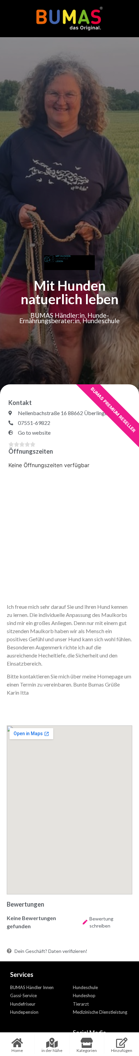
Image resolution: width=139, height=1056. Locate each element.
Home (17, 1050)
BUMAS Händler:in (57, 315)
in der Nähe (51, 1050)
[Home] (17, 1043)
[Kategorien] (87, 1043)
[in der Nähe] (52, 1043)
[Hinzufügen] (122, 1043)
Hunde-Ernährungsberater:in (64, 318)
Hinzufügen (121, 1050)
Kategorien (87, 1050)
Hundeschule (101, 321)
